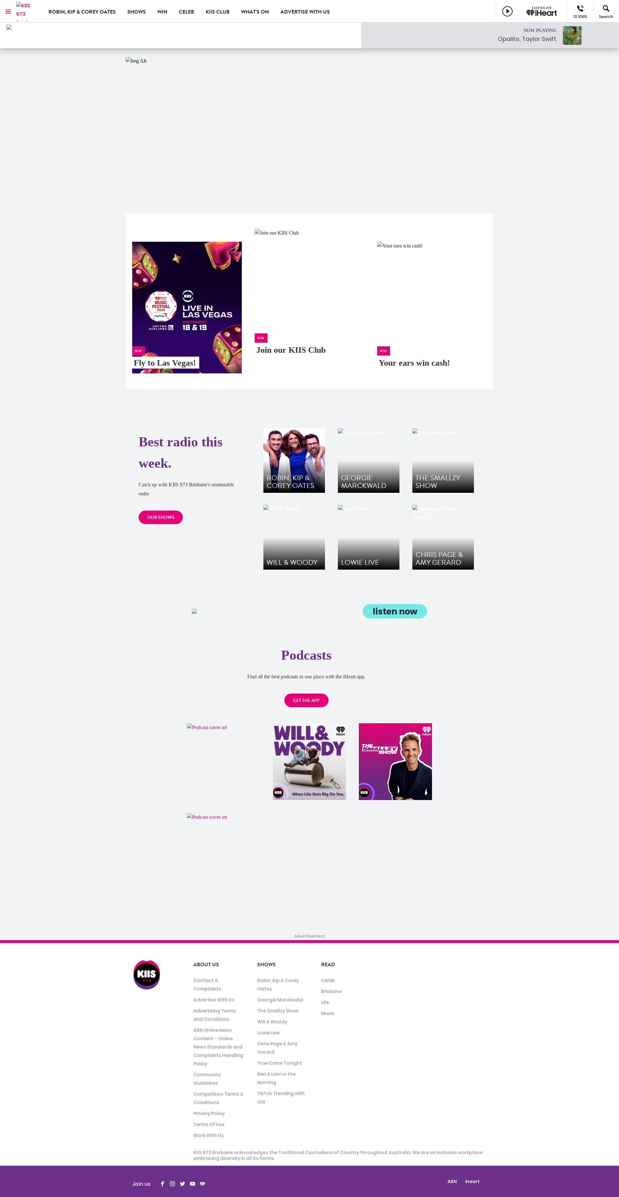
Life (325, 1002)
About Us (206, 965)
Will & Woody (272, 1022)
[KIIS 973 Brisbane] (27, 11)
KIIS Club (218, 12)
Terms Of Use (208, 1124)
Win (162, 12)
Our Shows (160, 517)
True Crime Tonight (279, 1063)
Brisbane (331, 991)
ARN (452, 1181)
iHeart (472, 1181)
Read (328, 965)
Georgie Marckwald (280, 1000)
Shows (136, 12)
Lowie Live (268, 1033)
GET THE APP (306, 700)
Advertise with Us (305, 12)
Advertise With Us (213, 1000)
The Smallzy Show (278, 1011)
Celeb (186, 12)
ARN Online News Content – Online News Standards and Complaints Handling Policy (218, 1047)
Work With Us (208, 1135)
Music (327, 1013)
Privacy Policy (209, 1113)
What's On (255, 12)
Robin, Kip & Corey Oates (82, 12)
